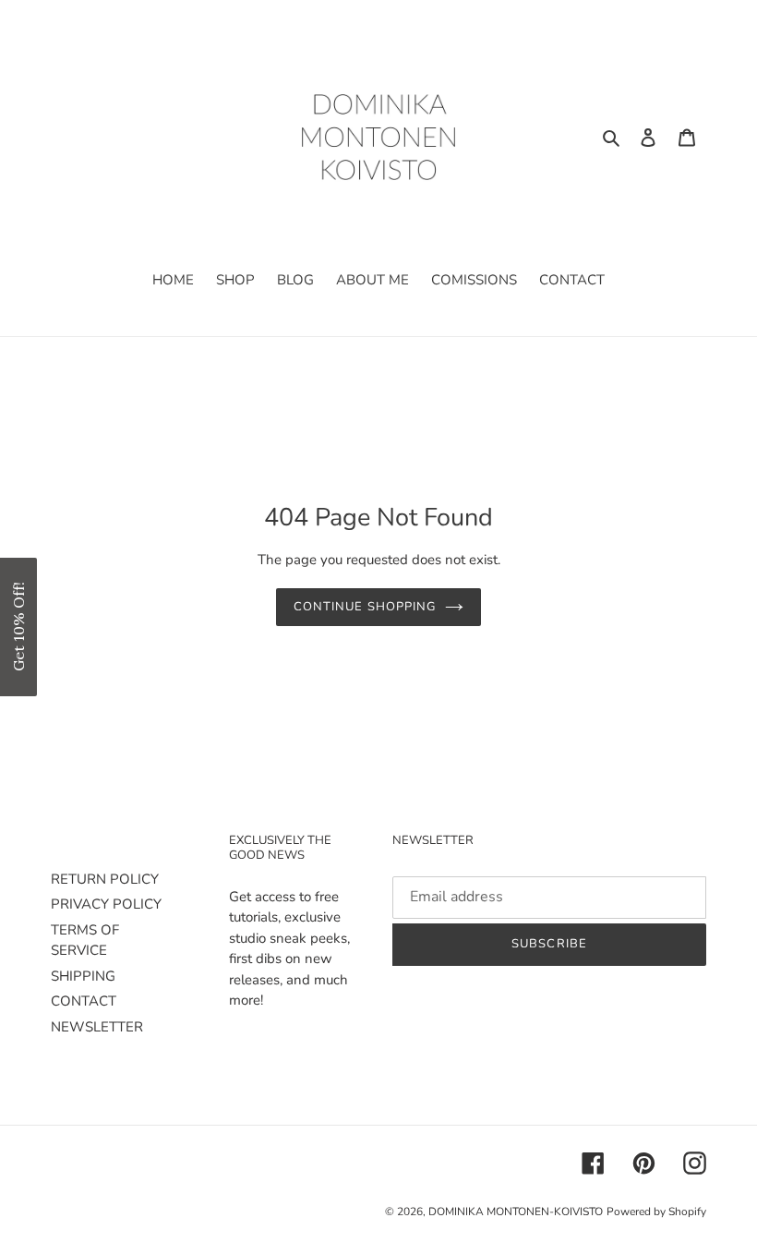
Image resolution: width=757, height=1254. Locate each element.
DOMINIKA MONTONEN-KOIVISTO (515, 1211)
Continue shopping (365, 606)
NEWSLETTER (97, 1027)
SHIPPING (83, 976)
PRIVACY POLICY (106, 904)
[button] (18, 627)
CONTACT (83, 1001)
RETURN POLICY (105, 879)
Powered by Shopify (656, 1211)
